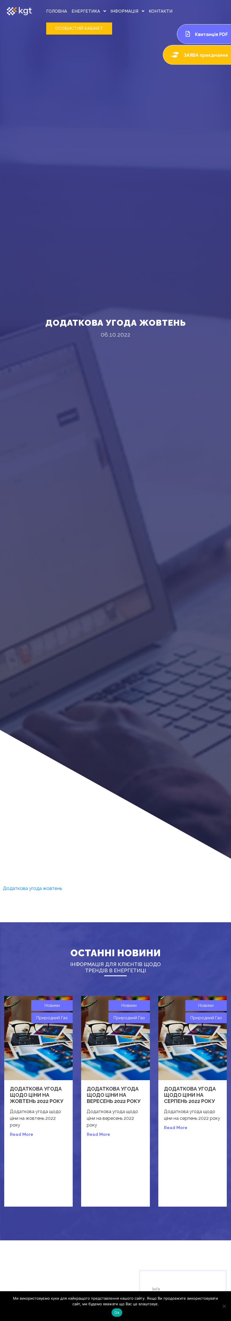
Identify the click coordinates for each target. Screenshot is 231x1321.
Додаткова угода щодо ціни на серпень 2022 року (190, 1095)
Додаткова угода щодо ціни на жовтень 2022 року (36, 1095)
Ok (116, 1312)
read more (21, 1134)
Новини (52, 1005)
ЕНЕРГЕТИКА (86, 11)
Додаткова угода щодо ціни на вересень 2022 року (114, 1095)
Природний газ (52, 1017)
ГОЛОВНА (56, 11)
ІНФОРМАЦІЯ (124, 11)
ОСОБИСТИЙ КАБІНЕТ (79, 28)
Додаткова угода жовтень (32, 888)
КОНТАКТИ (160, 11)
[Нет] (224, 1306)
